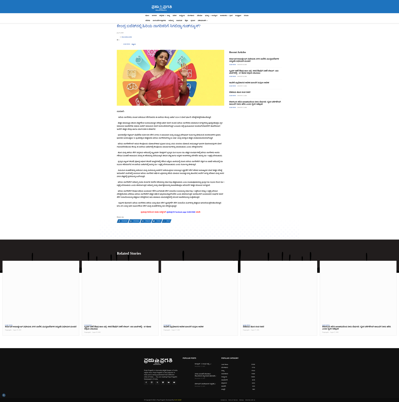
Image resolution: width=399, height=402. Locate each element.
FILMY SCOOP (177, 400)
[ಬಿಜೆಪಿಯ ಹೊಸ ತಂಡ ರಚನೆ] (279, 291)
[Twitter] (157, 383)
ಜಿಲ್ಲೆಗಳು (161, 15)
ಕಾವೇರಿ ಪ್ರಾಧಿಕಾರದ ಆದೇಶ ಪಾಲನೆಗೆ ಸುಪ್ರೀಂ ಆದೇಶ (249, 82)
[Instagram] (152, 383)
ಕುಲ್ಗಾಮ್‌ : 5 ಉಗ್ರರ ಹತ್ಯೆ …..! (203, 364)
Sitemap (241, 400)
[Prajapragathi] (118, 37)
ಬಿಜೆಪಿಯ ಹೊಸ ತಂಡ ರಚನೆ (239, 92)
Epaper (154, 15)
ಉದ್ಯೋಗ (214, 15)
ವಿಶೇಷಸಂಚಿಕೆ (202, 20)
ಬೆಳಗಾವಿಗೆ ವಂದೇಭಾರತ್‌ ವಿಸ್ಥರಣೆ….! (205, 384)
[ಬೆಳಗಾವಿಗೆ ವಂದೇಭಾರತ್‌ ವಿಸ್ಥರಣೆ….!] (188, 386)
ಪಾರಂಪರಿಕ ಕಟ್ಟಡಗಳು (159, 20)
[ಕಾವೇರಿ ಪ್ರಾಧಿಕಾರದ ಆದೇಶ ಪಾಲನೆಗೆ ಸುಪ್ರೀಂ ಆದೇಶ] (199, 291)
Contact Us (224, 400)
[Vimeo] (163, 383)
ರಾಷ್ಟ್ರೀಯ (182, 15)
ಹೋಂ (147, 15)
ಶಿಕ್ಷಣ (186, 20)
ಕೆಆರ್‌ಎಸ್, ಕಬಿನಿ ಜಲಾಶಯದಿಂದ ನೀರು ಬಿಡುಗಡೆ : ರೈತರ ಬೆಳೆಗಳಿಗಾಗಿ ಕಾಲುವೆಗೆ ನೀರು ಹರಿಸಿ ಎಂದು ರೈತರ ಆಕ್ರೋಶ (255, 103)
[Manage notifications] (3, 395)
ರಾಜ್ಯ (168, 15)
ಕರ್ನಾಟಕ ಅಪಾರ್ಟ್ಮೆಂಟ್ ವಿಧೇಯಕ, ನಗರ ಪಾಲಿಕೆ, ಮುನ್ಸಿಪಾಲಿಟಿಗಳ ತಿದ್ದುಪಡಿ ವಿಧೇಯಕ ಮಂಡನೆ (254, 60)
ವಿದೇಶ (174, 15)
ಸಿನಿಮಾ (246, 15)
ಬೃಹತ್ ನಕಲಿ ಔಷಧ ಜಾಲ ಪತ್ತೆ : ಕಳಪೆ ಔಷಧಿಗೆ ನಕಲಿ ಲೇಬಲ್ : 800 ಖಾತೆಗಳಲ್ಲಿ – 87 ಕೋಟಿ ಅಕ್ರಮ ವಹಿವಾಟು (253, 72)
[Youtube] (174, 383)
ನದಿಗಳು (147, 20)
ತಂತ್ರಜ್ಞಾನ (238, 15)
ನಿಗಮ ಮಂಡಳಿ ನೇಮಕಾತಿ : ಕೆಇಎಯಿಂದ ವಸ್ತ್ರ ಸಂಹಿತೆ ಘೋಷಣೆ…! (205, 375)
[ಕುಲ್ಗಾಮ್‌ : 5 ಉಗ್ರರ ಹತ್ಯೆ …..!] (188, 366)
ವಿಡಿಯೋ (199, 15)
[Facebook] (146, 383)
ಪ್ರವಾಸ (193, 20)
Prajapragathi (127, 37)
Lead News (126, 44)
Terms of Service (233, 400)
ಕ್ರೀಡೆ (231, 15)
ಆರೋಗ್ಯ (171, 20)
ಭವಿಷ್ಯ (207, 15)
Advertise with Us (250, 400)
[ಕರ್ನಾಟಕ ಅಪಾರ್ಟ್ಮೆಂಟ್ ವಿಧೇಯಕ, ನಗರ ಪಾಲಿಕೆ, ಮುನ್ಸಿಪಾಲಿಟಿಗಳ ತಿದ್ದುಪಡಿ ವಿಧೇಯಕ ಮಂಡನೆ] (41, 291)
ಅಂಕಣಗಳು (223, 15)
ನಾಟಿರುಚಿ (179, 20)
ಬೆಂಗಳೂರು (191, 15)
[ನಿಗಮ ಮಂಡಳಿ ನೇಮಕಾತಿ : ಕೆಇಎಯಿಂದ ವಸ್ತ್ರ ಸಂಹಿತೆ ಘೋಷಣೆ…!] (188, 376)
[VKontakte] (168, 383)
